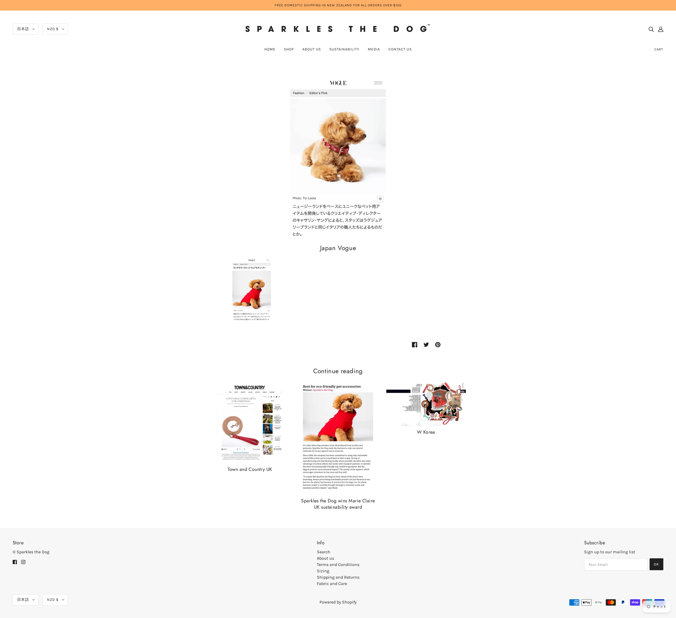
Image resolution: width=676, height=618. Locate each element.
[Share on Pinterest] (438, 344)
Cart (658, 49)
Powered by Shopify (338, 602)
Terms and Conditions (338, 564)
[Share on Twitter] (426, 344)
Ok (656, 564)
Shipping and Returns (338, 577)
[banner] (338, 28)
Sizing (323, 570)
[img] (651, 29)
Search (323, 551)
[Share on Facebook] (414, 344)
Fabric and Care (332, 583)
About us (325, 558)
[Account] (660, 29)
